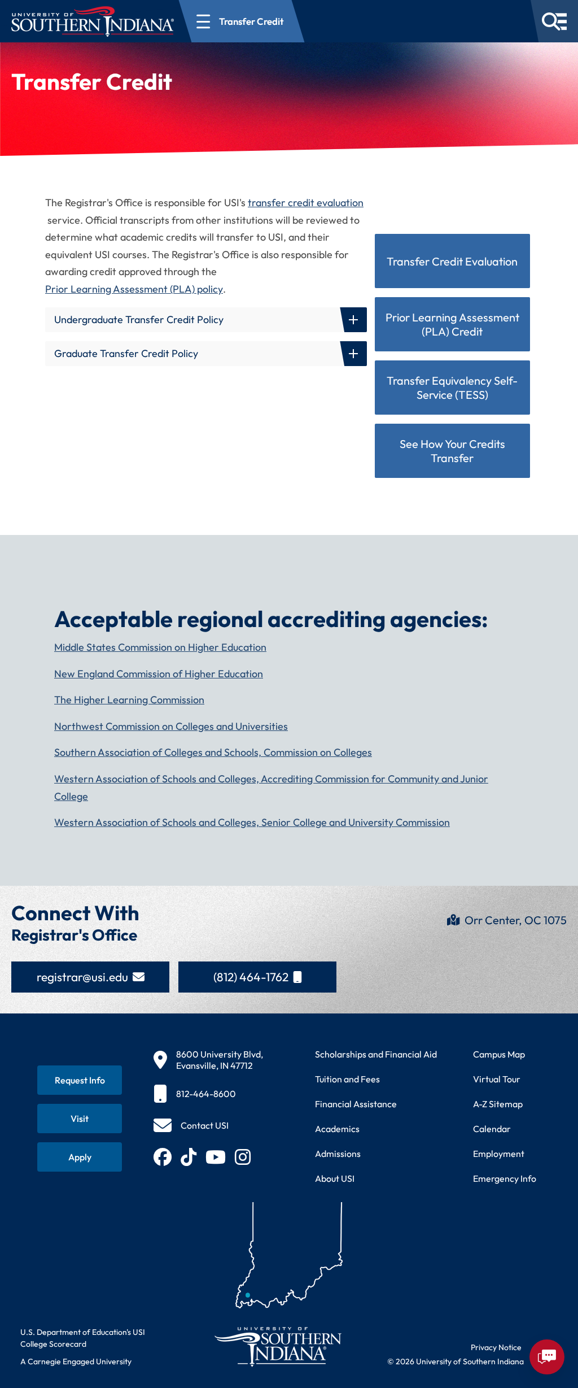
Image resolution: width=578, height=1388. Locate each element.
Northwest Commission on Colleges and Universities (171, 726)
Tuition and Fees (347, 1079)
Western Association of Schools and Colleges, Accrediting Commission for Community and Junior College (271, 787)
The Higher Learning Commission (129, 699)
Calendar (492, 1128)
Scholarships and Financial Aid (376, 1054)
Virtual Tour (496, 1079)
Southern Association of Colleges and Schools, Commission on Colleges (213, 752)
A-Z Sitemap (498, 1103)
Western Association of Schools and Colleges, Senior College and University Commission (252, 822)
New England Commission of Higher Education (158, 673)
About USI (334, 1178)
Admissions (338, 1153)
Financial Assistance (356, 1103)
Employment (498, 1153)
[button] (206, 319)
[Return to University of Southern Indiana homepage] (277, 1346)
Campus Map (499, 1054)
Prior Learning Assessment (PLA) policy (134, 288)
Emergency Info (504, 1178)
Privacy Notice (496, 1347)
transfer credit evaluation (306, 202)
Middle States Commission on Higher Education (160, 647)
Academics (337, 1128)
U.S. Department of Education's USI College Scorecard (82, 1338)
